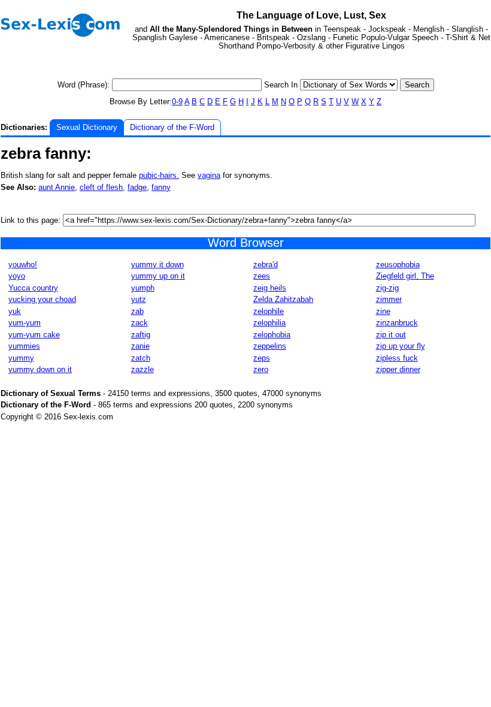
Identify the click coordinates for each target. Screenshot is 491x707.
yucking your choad (42, 299)
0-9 (177, 101)
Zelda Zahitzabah (283, 299)
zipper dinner (398, 369)
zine (383, 311)
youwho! (22, 264)
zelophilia (269, 322)
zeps (261, 358)
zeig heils (269, 287)
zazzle (142, 369)
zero (260, 369)
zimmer (389, 299)
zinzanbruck (397, 322)
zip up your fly (400, 346)
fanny (161, 187)
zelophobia (271, 334)
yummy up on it (158, 275)
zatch (140, 358)
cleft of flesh (101, 187)
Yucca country (33, 287)
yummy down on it (40, 369)
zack (139, 322)
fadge (137, 187)
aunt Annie (56, 187)
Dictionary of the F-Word (172, 127)
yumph (142, 287)
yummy (21, 358)
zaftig (140, 334)
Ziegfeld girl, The (405, 275)
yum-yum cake (34, 334)
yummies (24, 346)
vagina (209, 175)
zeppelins (269, 346)
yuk (14, 311)
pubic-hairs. (159, 175)
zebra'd (265, 264)
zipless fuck (397, 358)
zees (261, 275)
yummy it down (157, 264)
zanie (140, 346)
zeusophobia (398, 264)
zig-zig (387, 287)
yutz (138, 299)
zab (137, 311)
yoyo (16, 275)
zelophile (268, 311)
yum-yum (24, 322)
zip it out (391, 334)
